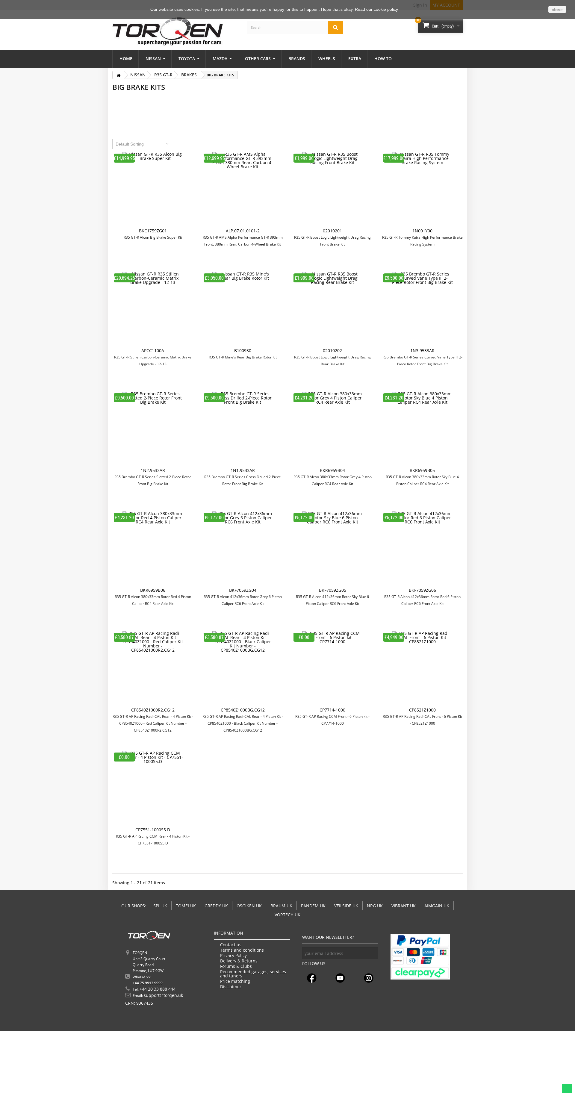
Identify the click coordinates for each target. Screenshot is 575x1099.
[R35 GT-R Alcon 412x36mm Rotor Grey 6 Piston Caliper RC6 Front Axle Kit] (242, 549)
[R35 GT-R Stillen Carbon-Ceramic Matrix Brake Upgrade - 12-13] (152, 310)
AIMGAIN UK (436, 906)
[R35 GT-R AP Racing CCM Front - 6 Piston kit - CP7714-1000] (332, 669)
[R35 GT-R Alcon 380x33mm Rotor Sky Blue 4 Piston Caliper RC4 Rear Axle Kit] (422, 430)
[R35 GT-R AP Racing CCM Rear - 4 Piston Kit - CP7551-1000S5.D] (152, 789)
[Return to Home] (118, 75)
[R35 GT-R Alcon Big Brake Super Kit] (152, 190)
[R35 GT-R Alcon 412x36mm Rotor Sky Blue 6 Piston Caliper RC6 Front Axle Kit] (332, 549)
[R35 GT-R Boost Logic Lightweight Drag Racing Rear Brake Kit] (332, 310)
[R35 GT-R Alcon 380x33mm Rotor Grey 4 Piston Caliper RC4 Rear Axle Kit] (332, 430)
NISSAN (138, 75)
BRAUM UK (281, 906)
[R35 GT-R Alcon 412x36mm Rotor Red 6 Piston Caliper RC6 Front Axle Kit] (422, 549)
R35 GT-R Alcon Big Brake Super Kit (153, 237)
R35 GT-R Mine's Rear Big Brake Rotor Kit (243, 357)
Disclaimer (230, 987)
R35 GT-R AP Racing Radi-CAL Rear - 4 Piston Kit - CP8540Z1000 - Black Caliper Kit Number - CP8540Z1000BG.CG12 (242, 723)
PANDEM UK (313, 906)
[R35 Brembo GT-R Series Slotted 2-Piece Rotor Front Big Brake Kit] (152, 430)
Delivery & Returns (239, 961)
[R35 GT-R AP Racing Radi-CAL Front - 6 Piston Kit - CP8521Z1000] (422, 669)
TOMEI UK (186, 906)
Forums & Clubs (236, 966)
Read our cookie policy (376, 9)
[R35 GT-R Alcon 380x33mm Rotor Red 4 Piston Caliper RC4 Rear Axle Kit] (152, 549)
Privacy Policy (233, 955)
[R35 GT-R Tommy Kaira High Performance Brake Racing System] (422, 190)
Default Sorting (130, 144)
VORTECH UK (287, 915)
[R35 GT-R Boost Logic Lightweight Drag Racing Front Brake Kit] (332, 190)
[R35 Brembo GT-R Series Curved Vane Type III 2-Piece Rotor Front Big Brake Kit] (422, 310)
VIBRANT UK (403, 906)
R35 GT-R (163, 75)
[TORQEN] (167, 31)
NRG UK (375, 906)
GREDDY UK (216, 906)
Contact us (230, 945)
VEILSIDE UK (346, 906)
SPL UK (160, 906)
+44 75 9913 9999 (148, 983)
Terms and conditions (242, 950)
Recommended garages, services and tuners (253, 974)
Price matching (235, 981)
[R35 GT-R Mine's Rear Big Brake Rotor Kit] (242, 310)
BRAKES (189, 75)
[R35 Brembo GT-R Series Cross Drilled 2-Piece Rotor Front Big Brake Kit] (242, 430)
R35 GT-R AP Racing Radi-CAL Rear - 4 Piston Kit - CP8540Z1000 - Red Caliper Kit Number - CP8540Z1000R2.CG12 (153, 723)
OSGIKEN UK (249, 906)
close (557, 9)
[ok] (372, 953)
